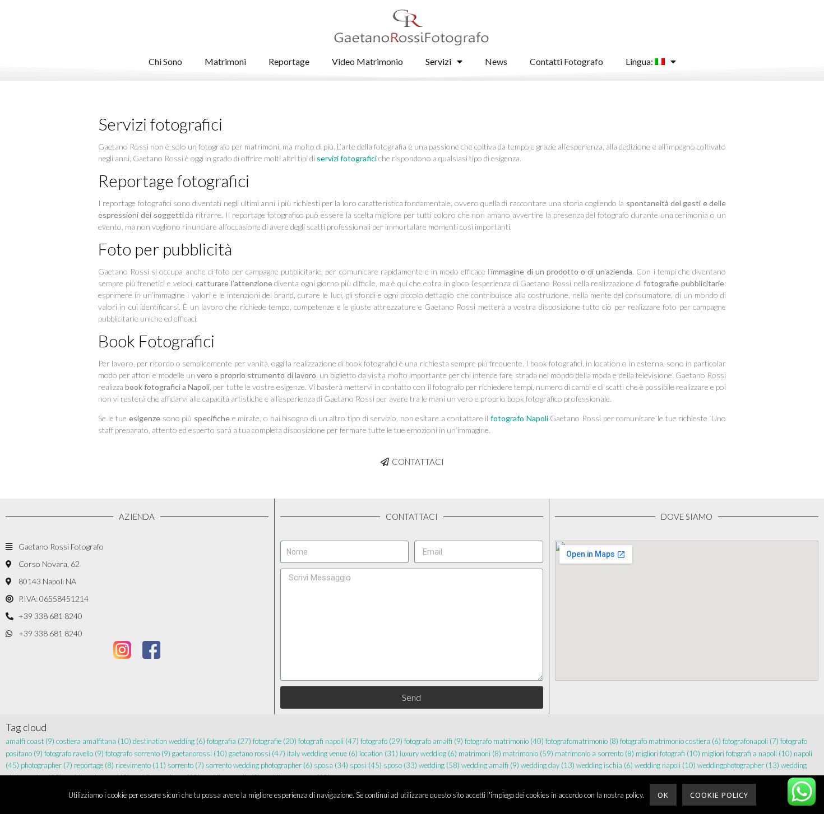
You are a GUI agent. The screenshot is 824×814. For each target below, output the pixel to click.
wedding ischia (604, 765)
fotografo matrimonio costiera (670, 741)
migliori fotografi (668, 753)
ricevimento (140, 765)
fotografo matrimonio (504, 741)
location (378, 753)
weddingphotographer (738, 765)
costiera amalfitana (93, 741)
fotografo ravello (74, 753)
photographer (46, 765)
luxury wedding (428, 753)
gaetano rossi (257, 753)
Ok (663, 795)
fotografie (275, 741)
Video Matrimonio (367, 61)
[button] (412, 462)
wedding (439, 765)
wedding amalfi (490, 765)
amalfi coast (30, 741)
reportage (94, 765)
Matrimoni (225, 61)
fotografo (381, 741)
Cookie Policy (719, 795)
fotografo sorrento (137, 753)
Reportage (289, 61)
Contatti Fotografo (566, 61)
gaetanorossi (199, 753)
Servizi (438, 61)
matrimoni (480, 753)
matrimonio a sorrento (594, 753)
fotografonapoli (751, 741)
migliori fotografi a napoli (747, 753)
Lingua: (640, 61)
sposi (366, 765)
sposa (331, 765)
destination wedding (169, 741)
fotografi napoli (328, 741)
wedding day (548, 765)
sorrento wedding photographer (259, 765)
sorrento (186, 765)
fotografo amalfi (433, 741)
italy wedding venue (322, 753)
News (496, 61)
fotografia (229, 741)
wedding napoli (665, 765)
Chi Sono (165, 61)
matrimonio (528, 753)
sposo (400, 765)
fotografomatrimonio (581, 741)
